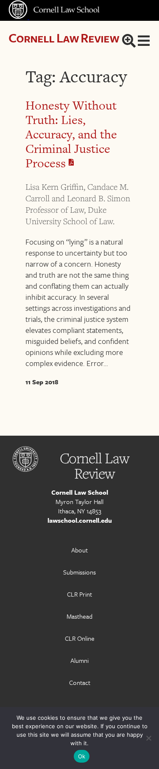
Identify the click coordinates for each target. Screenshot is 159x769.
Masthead (79, 616)
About (79, 550)
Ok (82, 756)
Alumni (79, 660)
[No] (148, 738)
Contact (79, 682)
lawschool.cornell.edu (79, 520)
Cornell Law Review (63, 37)
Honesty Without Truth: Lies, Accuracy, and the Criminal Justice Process (71, 134)
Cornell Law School (79, 492)
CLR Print (79, 594)
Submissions (79, 572)
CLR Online (80, 638)
